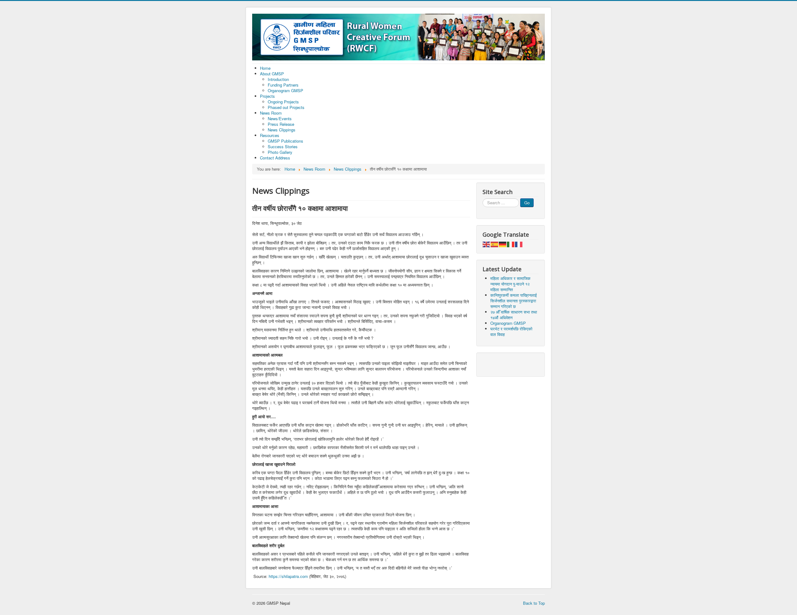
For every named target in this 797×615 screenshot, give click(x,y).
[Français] (519, 244)
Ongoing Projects (283, 102)
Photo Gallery (280, 152)
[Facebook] (488, 364)
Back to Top (534, 603)
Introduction (278, 79)
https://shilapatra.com (288, 576)
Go (527, 203)
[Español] (495, 244)
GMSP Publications (285, 141)
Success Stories (283, 146)
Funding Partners (283, 85)
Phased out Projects (286, 107)
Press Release (281, 124)
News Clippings (281, 130)
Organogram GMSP (285, 90)
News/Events (280, 118)
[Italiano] (511, 244)
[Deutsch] (503, 244)
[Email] (499, 364)
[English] (487, 244)
